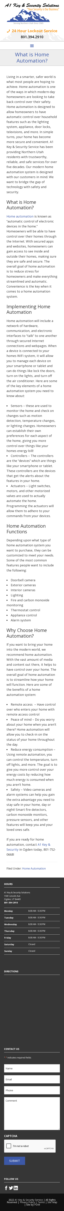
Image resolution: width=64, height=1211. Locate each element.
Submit (14, 1161)
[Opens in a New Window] (6, 1187)
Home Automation (34, 868)
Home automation (19, 216)
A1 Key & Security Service (29, 1199)
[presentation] (30, 1146)
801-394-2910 (11, 902)
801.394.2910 (32, 36)
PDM (37, 1204)
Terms (41, 1202)
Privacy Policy (27, 1202)
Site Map (52, 1202)
